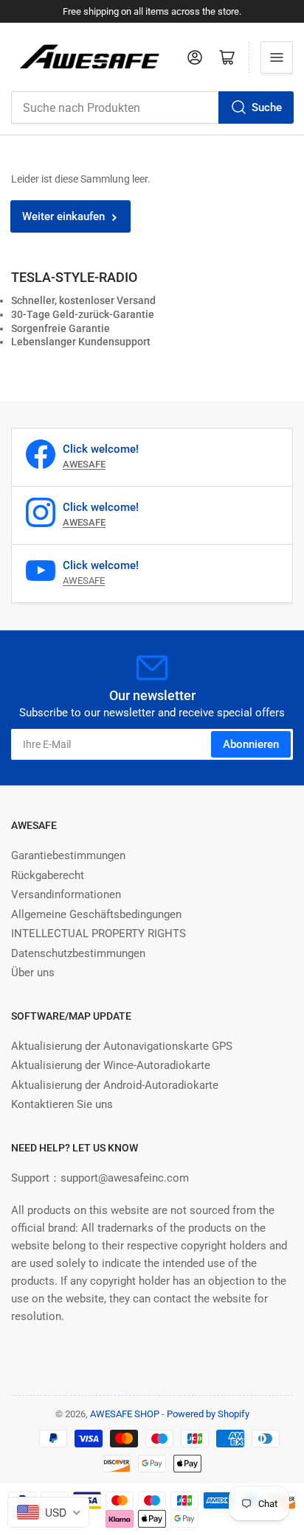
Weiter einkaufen (63, 216)
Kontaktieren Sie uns (62, 1104)
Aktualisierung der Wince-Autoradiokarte (110, 1065)
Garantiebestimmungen (68, 855)
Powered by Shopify (208, 1413)
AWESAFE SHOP (124, 1413)
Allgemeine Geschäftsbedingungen (96, 914)
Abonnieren (251, 744)
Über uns (33, 972)
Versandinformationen (66, 894)
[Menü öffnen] (276, 57)
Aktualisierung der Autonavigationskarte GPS (121, 1046)
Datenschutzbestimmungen (78, 953)
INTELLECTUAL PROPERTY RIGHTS (98, 933)
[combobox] (152, 107)
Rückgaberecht (47, 875)
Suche (267, 107)
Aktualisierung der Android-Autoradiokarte (114, 1085)
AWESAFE (84, 580)
